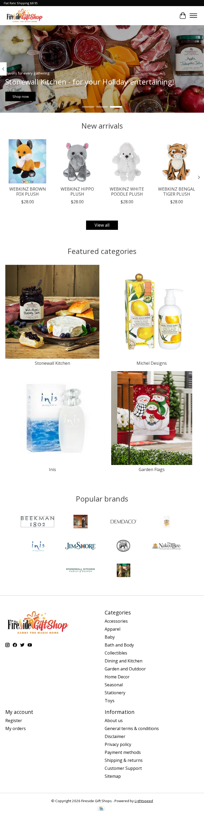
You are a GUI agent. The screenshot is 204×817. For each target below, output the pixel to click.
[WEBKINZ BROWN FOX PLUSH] (27, 161)
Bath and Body (119, 645)
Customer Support (123, 768)
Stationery (115, 693)
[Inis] (37, 546)
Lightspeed (144, 800)
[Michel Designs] (123, 546)
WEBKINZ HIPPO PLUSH (77, 191)
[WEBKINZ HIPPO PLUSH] (77, 161)
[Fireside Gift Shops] (24, 16)
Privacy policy (118, 744)
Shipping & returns (124, 760)
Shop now (20, 96)
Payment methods (123, 752)
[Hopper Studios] (166, 522)
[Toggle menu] (193, 15)
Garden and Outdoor (125, 669)
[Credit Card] (101, 809)
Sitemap (113, 776)
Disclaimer (115, 736)
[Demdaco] (123, 522)
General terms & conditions (132, 728)
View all (102, 225)
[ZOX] (123, 571)
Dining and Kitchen (123, 661)
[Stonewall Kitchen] (80, 571)
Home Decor (117, 677)
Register (13, 720)
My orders (15, 728)
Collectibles (116, 653)
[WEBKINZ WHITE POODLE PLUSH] (127, 161)
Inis (52, 469)
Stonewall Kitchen (52, 363)
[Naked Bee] (166, 546)
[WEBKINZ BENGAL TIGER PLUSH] (176, 161)
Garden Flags (152, 469)
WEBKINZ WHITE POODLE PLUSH (127, 191)
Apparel (112, 629)
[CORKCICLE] (80, 522)
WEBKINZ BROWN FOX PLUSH (27, 191)
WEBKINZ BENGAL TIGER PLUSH (176, 191)
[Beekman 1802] (37, 522)
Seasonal (114, 685)
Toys (109, 701)
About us (114, 720)
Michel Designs (152, 363)
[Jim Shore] (80, 546)
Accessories (116, 621)
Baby (110, 637)
